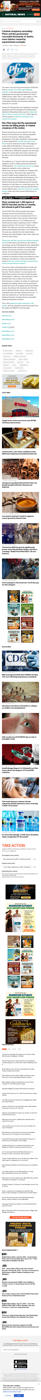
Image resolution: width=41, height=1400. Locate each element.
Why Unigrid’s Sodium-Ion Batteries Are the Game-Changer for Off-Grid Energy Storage (18, 1083)
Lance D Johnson (14, 45)
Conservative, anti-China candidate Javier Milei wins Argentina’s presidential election (19, 453)
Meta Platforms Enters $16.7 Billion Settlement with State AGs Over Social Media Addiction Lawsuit (18, 1076)
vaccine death (22, 57)
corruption (15, 55)
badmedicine (23, 53)
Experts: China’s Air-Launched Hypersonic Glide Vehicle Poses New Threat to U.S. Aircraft (19, 1107)
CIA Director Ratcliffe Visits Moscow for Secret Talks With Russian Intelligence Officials (18, 1055)
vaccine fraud (30, 57)
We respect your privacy (20, 1354)
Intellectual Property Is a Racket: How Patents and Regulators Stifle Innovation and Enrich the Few (18, 1146)
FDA (34, 56)
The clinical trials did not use (24, 166)
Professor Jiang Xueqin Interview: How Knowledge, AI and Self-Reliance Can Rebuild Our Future (20, 1316)
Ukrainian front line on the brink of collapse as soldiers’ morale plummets (19, 707)
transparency (15, 57)
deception (29, 56)
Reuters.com (6, 323)
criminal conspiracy (24, 55)
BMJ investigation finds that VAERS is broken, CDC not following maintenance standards (20, 676)
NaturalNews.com (8, 319)
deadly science (12, 56)
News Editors (13, 545)
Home (3, 28)
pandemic (4, 57)
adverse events (9, 53)
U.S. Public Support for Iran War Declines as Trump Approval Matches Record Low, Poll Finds (17, 1172)
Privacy (5, 1375)
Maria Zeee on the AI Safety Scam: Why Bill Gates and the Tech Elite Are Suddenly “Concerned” (20, 1178)
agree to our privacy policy (12, 1391)
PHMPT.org (6, 327)
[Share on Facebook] (8, 49)
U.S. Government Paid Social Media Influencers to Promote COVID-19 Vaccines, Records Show (17, 1152)
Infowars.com (6, 316)
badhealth (16, 53)
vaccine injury (16, 59)
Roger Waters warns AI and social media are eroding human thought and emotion (18, 1069)
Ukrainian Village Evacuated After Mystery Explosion (18, 1088)
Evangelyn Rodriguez (14, 513)
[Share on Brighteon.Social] (4, 49)
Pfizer (9, 57)
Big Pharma (19, 353)
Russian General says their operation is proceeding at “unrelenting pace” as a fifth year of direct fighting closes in (19, 1062)
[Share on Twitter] (12, 49)
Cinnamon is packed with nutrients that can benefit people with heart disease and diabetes (19, 485)
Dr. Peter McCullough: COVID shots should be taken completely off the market (20, 836)
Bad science (10, 28)
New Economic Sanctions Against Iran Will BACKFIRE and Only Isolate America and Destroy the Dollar (20, 1327)
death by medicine (21, 56)
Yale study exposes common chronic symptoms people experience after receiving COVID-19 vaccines (20, 803)
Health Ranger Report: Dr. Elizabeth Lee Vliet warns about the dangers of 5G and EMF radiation (20, 770)
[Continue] (37, 1350)
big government (31, 53)
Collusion (9, 55)
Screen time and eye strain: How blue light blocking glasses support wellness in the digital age (18, 1198)
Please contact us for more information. (13, 877)
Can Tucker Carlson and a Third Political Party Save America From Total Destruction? (20, 1295)
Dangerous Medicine (9, 359)
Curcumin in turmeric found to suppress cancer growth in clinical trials (18, 517)
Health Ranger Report (9, 1250)
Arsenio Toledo (13, 480)
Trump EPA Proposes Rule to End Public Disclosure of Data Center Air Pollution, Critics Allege (18, 1139)
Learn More (8, 1395)
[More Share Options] (17, 49)
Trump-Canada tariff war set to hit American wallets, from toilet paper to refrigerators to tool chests (20, 1159)
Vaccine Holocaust (7, 59)
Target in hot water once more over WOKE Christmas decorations (19, 421)
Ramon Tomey (13, 418)
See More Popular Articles (20, 1217)
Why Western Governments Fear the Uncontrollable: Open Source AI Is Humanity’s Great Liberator (18, 1133)
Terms (10, 1375)
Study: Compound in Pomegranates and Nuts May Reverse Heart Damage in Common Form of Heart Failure (19, 1191)
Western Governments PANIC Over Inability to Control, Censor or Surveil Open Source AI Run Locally (18, 1284)
